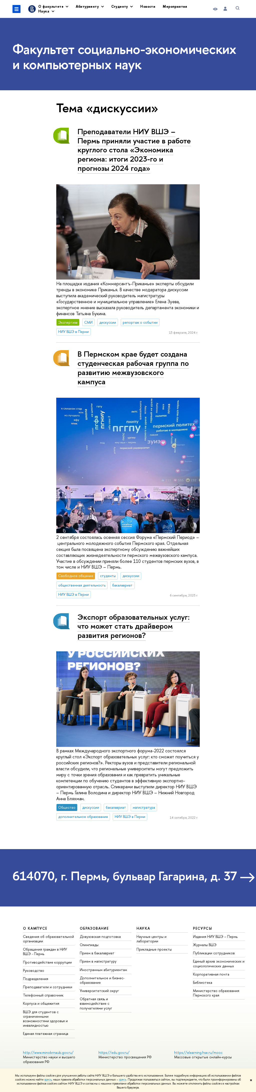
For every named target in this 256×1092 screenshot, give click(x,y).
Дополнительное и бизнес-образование (102, 980)
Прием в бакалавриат (97, 953)
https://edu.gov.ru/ (114, 1052)
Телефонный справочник (43, 995)
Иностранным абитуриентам (103, 969)
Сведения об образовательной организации (48, 938)
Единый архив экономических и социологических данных (218, 963)
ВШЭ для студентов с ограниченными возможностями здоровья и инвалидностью (45, 1018)
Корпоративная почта (211, 974)
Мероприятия (175, 6)
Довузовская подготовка (100, 936)
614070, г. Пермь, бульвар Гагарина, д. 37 (124, 875)
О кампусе (35, 928)
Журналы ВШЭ (204, 944)
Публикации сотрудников (214, 953)
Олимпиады (89, 944)
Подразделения (35, 978)
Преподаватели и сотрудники (47, 987)
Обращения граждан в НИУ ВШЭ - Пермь (45, 951)
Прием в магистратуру (98, 961)
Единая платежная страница (45, 1033)
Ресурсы (202, 928)
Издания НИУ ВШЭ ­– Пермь (215, 936)
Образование (94, 928)
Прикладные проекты (154, 949)
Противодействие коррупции (47, 962)
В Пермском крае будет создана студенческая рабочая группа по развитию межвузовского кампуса (133, 368)
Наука (143, 928)
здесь (48, 1080)
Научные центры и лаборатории (151, 938)
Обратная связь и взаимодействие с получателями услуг (96, 1003)
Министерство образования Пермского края (216, 992)
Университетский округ (99, 990)
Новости (147, 6)
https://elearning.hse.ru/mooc (198, 1052)
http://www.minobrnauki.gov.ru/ (48, 1052)
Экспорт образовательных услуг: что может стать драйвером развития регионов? (134, 626)
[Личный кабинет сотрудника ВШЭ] (225, 8)
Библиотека (202, 982)
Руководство (33, 970)
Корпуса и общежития (41, 1003)
